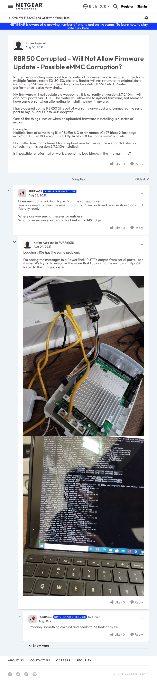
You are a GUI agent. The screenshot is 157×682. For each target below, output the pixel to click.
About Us (16, 660)
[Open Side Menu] (10, 6)
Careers (63, 660)
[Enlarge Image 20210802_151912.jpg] (83, 516)
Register (127, 6)
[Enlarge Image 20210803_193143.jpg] (83, 356)
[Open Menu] (146, 18)
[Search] (115, 6)
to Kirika (94, 617)
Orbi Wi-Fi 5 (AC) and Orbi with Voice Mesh (41, 18)
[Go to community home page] (29, 6)
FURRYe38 (35, 191)
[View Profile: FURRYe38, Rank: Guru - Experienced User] (22, 193)
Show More (41, 645)
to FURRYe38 (64, 242)
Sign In (142, 6)
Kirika (30, 43)
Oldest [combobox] (142, 179)
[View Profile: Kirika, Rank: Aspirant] (18, 45)
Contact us (40, 660)
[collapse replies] (9, 190)
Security (84, 660)
